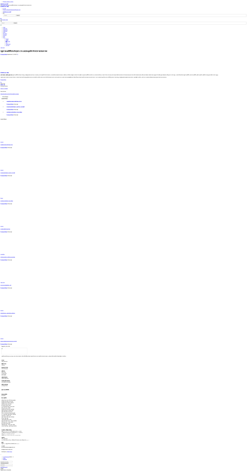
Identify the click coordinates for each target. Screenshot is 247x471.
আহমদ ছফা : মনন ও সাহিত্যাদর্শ (4, 88)
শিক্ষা (6, 42)
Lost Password (6, 456)
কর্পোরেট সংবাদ (8, 44)
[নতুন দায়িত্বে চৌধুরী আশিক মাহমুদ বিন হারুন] (21, 224)
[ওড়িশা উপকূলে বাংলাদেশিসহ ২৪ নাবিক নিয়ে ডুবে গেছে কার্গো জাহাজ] (21, 252)
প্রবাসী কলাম (5, 31)
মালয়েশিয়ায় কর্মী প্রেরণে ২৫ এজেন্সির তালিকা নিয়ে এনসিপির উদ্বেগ (8, 313)
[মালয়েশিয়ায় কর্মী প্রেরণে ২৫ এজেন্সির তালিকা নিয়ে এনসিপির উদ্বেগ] (21, 308)
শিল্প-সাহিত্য (5, 33)
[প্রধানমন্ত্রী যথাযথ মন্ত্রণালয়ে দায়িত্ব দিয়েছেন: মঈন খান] (21, 140)
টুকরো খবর (8, 41)
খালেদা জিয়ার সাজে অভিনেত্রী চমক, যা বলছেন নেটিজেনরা (14, 112)
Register (5, 459)
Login (4, 458)
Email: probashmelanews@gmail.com (11, 9)
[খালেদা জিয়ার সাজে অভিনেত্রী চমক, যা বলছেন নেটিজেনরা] (21, 196)
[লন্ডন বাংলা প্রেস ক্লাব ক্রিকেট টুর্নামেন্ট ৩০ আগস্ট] (21, 280)
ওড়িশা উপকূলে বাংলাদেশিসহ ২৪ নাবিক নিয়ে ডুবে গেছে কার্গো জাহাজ (8, 257)
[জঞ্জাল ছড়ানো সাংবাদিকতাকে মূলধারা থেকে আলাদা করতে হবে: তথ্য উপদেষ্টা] (21, 336)
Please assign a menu (8, 1)
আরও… (4, 37)
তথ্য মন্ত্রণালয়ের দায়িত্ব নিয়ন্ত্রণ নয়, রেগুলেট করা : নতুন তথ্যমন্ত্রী (15, 106)
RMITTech (9, 451)
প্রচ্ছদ (4, 27)
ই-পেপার (4, 8)
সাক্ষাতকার (4, 35)
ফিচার (4, 36)
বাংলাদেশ (7, 39)
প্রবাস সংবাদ (5, 28)
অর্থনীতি (7, 40)
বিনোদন (2, 198)
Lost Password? (4, 467)
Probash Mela (4, 54)
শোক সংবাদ (7, 45)
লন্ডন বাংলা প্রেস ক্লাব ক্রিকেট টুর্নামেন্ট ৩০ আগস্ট (6, 285)
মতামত (4, 32)
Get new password (4, 463)
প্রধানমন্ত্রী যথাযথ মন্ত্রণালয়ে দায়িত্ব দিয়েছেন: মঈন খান (14, 101)
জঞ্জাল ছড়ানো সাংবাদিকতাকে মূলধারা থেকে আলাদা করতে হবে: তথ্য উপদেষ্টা (9, 341)
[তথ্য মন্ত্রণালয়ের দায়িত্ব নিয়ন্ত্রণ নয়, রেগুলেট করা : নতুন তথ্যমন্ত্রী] (21, 168)
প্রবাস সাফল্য (5, 30)
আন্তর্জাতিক (3, 254)
